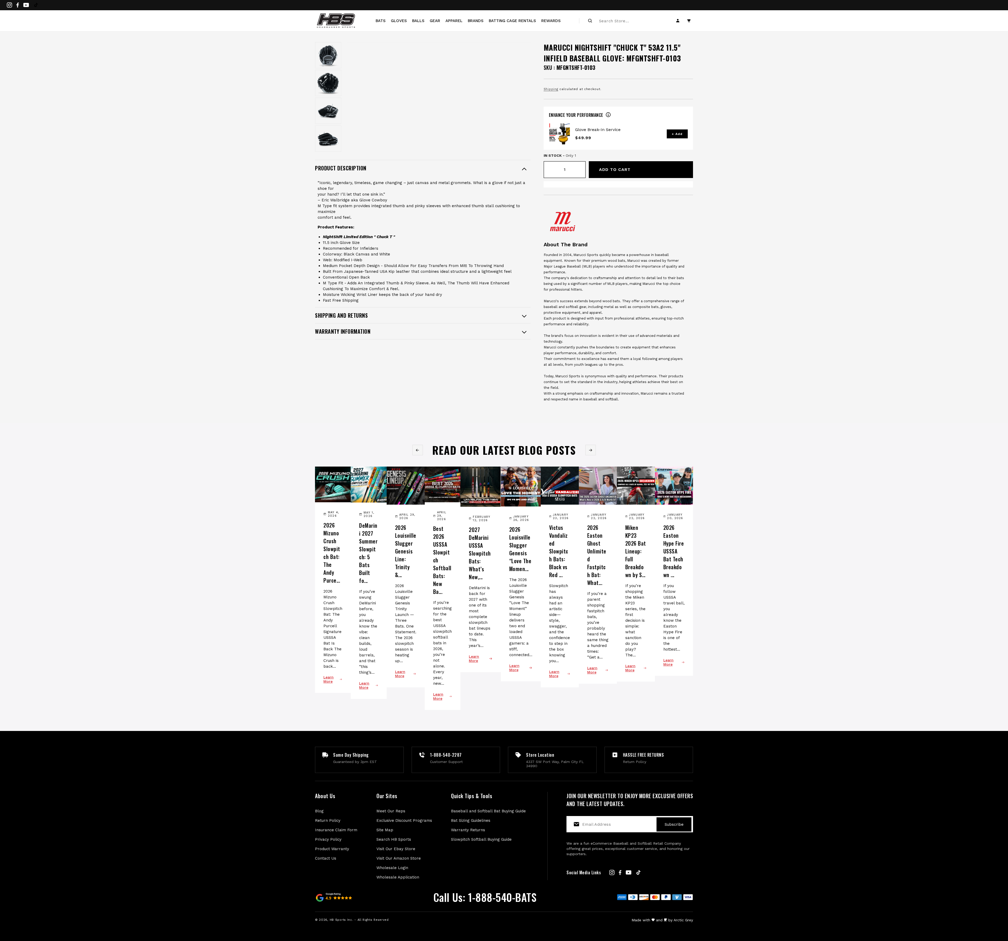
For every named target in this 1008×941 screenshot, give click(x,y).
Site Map (384, 830)
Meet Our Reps (390, 811)
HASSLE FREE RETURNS (643, 755)
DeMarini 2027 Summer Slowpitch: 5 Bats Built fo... (368, 552)
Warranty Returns (468, 830)
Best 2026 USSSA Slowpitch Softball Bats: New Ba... (442, 560)
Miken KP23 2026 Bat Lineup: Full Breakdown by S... (635, 551)
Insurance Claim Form (336, 830)
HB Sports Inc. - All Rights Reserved (359, 920)
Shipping (551, 89)
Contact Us (325, 858)
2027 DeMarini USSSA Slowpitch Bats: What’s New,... (480, 553)
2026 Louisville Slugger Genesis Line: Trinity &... (405, 551)
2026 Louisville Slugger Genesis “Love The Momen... (520, 549)
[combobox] (628, 20)
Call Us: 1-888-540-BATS (485, 897)
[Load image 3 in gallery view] (328, 111)
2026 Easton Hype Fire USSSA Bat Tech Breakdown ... (673, 551)
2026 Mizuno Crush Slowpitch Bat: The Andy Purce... (331, 552)
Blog (319, 811)
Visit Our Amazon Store (398, 858)
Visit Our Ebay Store (395, 848)
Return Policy (327, 820)
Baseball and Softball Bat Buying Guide (488, 811)
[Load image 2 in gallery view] (328, 83)
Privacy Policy (328, 839)
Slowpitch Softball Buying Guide (481, 839)
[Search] (590, 20)
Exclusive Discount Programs (404, 820)
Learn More (328, 679)
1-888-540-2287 (446, 755)
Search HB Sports (393, 839)
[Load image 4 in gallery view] (328, 139)
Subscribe (674, 824)
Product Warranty (332, 848)
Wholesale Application (397, 877)
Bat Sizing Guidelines (470, 820)
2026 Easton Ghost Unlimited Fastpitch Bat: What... (596, 555)
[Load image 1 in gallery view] (328, 55)
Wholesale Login (392, 867)
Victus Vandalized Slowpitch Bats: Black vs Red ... (558, 551)
